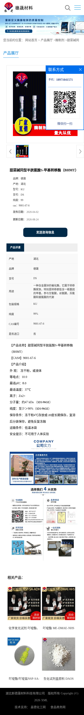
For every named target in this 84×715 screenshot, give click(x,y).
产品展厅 (47, 40)
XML (44, 700)
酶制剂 (59, 40)
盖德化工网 (38, 707)
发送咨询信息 (45, 232)
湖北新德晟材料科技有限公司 (25, 693)
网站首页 (31, 40)
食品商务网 (57, 707)
